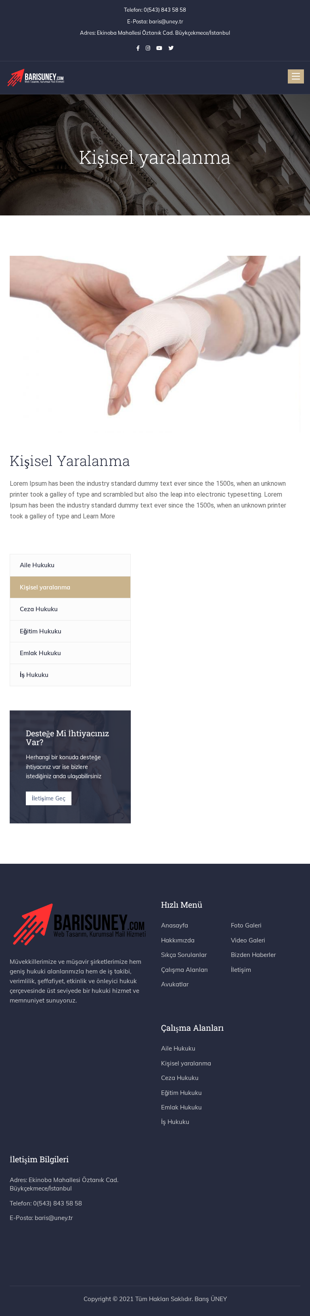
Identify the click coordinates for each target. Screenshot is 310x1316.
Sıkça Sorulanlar (184, 955)
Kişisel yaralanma (45, 587)
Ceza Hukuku (39, 609)
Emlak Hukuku (40, 653)
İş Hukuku (34, 675)
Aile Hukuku (37, 565)
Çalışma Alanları (184, 969)
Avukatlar (175, 984)
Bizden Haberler (253, 955)
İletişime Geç (48, 798)
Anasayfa (174, 925)
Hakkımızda (178, 940)
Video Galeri (248, 940)
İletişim (241, 969)
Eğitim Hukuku (40, 631)
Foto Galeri (246, 925)
